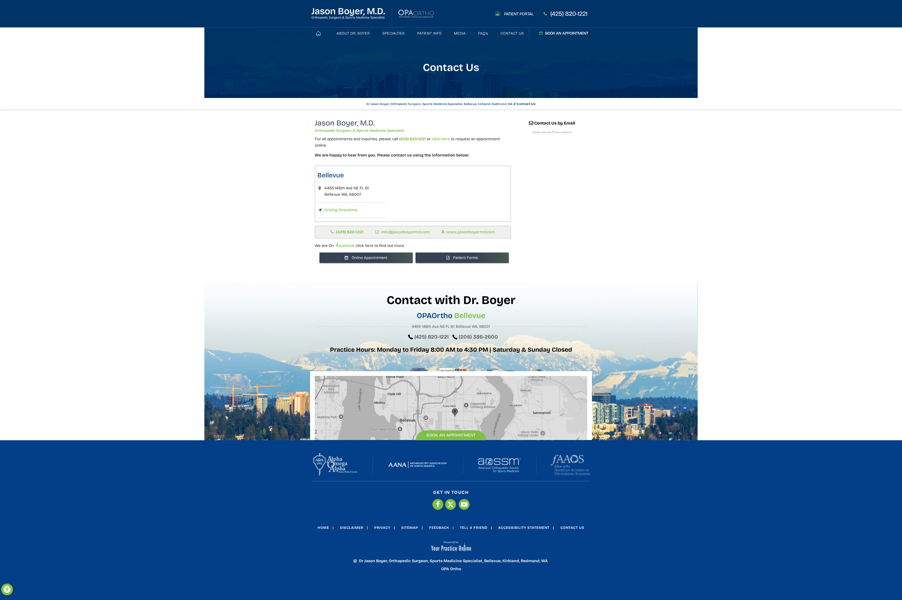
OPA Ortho (451, 568)
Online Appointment (369, 257)
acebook (346, 245)
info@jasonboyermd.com (405, 232)
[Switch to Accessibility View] (7, 589)
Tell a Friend (473, 528)
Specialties (393, 33)
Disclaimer (351, 528)
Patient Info (429, 33)
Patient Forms (465, 257)
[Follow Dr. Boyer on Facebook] (437, 504)
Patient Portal (518, 13)
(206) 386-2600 (478, 337)
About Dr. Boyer (353, 33)
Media (460, 33)
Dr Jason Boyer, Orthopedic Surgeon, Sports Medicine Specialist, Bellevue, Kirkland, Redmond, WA (439, 104)
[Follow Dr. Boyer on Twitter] (450, 504)
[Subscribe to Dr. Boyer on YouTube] (464, 504)
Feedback (439, 528)
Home (323, 528)
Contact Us (512, 33)
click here (441, 138)
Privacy (382, 528)
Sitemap (409, 528)
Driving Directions (341, 209)
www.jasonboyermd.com (471, 232)
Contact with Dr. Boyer (451, 300)
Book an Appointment (566, 33)
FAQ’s (483, 33)
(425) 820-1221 (568, 13)
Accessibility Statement (523, 528)
